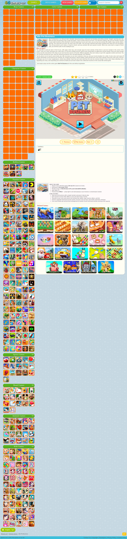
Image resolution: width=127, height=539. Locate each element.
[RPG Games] (6, 191)
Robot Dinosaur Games (18, 31)
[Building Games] (6, 329)
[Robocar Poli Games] (19, 517)
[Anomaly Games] (31, 329)
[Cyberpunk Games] (25, 224)
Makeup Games (69, 25)
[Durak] (6, 390)
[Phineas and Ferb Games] (19, 491)
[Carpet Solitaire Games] (19, 397)
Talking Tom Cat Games (25, 74)
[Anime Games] (25, 504)
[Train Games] (12, 218)
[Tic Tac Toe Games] (12, 410)
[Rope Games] (12, 342)
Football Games (12, 12)
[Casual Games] (25, 296)
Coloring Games (38, 18)
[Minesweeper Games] (19, 404)
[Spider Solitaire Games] (31, 390)
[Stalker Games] (12, 296)
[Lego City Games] (31, 218)
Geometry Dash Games (82, 18)
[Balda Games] (6, 303)
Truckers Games (6, 56)
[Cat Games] (12, 421)
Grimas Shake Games (31, 137)
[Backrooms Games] (19, 296)
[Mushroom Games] (31, 349)
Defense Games (120, 31)
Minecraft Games (12, 18)
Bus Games (31, 37)
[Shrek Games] (12, 491)
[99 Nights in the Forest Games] (12, 167)
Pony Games (38, 12)
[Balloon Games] (12, 237)
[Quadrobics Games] (25, 373)
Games (34, 2)
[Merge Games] (19, 309)
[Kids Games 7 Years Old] (31, 471)
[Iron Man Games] (19, 511)
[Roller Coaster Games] (12, 277)
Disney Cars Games (18, 93)
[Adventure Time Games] (31, 491)
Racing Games (25, 25)
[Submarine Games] (25, 218)
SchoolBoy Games (31, 125)
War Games (31, 50)
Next (88, 142)
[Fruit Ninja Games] (12, 191)
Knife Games (95, 25)
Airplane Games (12, 50)
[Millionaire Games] (19, 277)
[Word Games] (12, 290)
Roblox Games (19, 162)
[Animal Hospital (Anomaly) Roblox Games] (12, 174)
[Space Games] (6, 211)
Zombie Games (31, 12)
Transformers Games (18, 144)
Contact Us (87, 537)
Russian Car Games (18, 37)
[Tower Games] (25, 290)
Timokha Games (6, 150)
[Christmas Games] (12, 458)
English (7, 530)
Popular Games (19, 179)
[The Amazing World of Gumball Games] (31, 498)
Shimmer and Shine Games (25, 105)
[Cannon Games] (31, 290)
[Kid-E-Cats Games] (25, 478)
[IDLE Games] (6, 342)
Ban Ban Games (12, 137)
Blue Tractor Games (18, 112)
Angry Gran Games (6, 86)
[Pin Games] (19, 342)
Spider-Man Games (25, 99)
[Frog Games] (31, 441)
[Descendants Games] (6, 517)
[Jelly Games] (25, 342)
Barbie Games (57, 12)
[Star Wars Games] (19, 250)
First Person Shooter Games (6, 44)
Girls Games (89, 12)
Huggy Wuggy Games (12, 125)
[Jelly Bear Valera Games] (31, 478)
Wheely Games (6, 74)
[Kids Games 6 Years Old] (25, 471)
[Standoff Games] (25, 329)
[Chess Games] (25, 397)
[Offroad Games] (25, 211)
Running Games (12, 44)
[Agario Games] (19, 191)
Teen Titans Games (12, 112)
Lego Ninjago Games (31, 74)
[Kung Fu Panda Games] (25, 491)
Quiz (63, 12)
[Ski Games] (12, 366)
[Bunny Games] (19, 434)
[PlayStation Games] (12, 303)
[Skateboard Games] (25, 366)
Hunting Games (25, 44)
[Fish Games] (31, 428)
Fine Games (107, 25)
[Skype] (120, 77)
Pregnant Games (38, 25)
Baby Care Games (44, 31)
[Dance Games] (31, 517)
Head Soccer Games (18, 50)
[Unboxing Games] (19, 349)
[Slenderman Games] (31, 198)
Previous (67, 142)
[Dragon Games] (19, 428)
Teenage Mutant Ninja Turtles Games (18, 105)
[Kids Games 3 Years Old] (6, 471)
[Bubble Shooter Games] (25, 185)
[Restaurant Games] (25, 517)
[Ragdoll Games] (6, 323)
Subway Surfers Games (18, 86)
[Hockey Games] (19, 366)
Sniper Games (31, 25)
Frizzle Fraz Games (31, 99)
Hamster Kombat (6, 144)
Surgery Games (63, 25)
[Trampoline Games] (12, 373)
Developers (102, 537)
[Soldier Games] (19, 244)
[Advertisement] (80, 70)
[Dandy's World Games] (31, 167)
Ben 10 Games (6, 105)
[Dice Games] (31, 404)
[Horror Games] (31, 283)
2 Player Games (81, 2)
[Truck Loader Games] (12, 204)
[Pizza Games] (19, 504)
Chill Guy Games (12, 150)
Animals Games (18, 416)
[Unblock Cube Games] (12, 231)
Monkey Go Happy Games (31, 105)
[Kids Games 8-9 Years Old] (6, 478)
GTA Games (12, 37)
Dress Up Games (57, 18)
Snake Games (89, 31)
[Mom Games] (19, 524)
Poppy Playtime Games (18, 156)
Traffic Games (12, 63)
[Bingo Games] (25, 404)
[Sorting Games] (25, 309)
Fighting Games (18, 25)
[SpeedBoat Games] (12, 244)
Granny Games (6, 125)
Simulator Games (95, 12)
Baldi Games (31, 118)
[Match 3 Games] (6, 257)
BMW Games (18, 56)
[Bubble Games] (25, 465)
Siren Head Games (31, 112)
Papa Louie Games (75, 18)
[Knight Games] (12, 309)
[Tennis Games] (31, 360)
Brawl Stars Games (12, 118)
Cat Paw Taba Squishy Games (75, 31)
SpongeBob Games (12, 74)
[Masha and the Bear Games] (12, 452)
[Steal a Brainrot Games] (25, 167)
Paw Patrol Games (18, 74)
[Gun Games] (6, 250)
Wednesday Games (6, 137)
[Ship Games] (31, 211)
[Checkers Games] (31, 397)
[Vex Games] (31, 296)
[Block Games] (25, 257)
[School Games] (31, 323)
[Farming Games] (25, 250)
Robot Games (6, 31)
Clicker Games (120, 18)
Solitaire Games (82, 25)
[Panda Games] (31, 434)
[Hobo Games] (12, 498)
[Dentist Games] (6, 511)
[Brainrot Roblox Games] (6, 174)
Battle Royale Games (6, 18)
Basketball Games (114, 31)
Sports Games (89, 18)
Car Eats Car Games (6, 37)
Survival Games (25, 31)
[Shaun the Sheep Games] (19, 498)
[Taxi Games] (6, 218)
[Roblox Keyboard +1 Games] (19, 174)
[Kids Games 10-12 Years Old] (12, 478)
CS (12, 56)
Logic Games (114, 18)
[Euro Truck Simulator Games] (19, 270)
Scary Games (107, 18)
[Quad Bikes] (6, 296)
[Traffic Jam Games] (31, 342)
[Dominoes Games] (12, 397)
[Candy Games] (6, 465)
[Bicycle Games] (25, 360)
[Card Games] (19, 390)
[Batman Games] (31, 504)
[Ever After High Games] (31, 485)
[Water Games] (12, 349)
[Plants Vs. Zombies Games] (12, 263)
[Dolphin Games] (6, 434)
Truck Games (12, 25)
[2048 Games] (19, 263)
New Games (67, 2)
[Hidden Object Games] (12, 257)
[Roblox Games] (6, 167)
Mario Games (18, 99)
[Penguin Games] (25, 434)
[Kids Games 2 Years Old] (31, 465)
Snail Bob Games (12, 80)
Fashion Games (38, 31)
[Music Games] (31, 263)
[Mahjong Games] (12, 390)
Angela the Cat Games (44, 18)
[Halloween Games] (31, 224)
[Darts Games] (19, 373)
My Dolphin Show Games (6, 93)
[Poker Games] (6, 397)
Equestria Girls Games (44, 12)
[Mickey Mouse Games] (25, 498)
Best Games (101, 7)
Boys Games (51, 2)
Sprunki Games (25, 144)
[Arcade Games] (31, 185)
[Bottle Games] (31, 336)
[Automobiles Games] (12, 185)
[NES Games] (31, 277)
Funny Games (95, 18)
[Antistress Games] (19, 283)
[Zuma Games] (25, 237)
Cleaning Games (57, 31)
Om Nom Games (31, 86)
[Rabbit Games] (12, 441)
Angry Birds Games (25, 86)
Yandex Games (120, 12)
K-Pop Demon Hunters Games (25, 156)
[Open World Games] (31, 257)
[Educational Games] (19, 452)
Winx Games (69, 31)
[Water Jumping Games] (31, 366)
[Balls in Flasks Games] (31, 309)
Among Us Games (6, 118)
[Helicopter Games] (19, 211)
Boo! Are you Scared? (25, 150)
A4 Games (25, 118)
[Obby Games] (19, 167)
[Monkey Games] (12, 434)
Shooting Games (18, 44)
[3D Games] (31, 237)
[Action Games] (6, 185)
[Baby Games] (6, 452)
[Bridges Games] (19, 329)
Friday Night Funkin (18, 137)
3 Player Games (101, 31)
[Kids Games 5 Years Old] (19, 471)
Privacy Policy (111, 537)
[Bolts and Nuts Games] (31, 316)
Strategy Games (18, 12)
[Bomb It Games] (25, 191)
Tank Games (25, 12)
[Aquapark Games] (6, 198)
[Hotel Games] (6, 336)
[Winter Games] (19, 290)
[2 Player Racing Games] (25, 204)
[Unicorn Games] (25, 421)
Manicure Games (57, 25)
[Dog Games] (6, 428)
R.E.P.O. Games (31, 150)
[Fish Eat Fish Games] (19, 316)
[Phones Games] (12, 316)
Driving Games (25, 50)
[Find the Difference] (12, 485)
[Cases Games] (12, 336)
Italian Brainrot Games (6, 156)
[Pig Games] (6, 421)
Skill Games (114, 12)
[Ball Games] (6, 277)
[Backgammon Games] (6, 404)
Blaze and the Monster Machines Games (25, 93)
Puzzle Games (95, 31)
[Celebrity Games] (25, 524)
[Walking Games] (25, 283)
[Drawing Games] (19, 478)
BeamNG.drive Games (31, 56)
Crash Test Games (25, 56)
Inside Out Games (31, 131)
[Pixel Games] (6, 237)
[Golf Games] (12, 360)
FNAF (6, 80)
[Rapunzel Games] (25, 458)
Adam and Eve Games (12, 105)
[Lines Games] (19, 257)
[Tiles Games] (25, 316)
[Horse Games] (19, 421)
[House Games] (12, 517)
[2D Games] (6, 244)
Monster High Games (69, 12)
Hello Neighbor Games (25, 125)
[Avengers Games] (25, 511)
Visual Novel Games (44, 25)
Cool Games (107, 31)
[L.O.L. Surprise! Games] (12, 524)
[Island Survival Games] (19, 336)
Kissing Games (69, 18)
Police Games (12, 31)
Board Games (18, 385)
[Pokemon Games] (12, 511)
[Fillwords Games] (31, 270)
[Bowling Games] (6, 360)
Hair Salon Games (63, 18)
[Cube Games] (6, 231)
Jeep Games (31, 44)
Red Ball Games (18, 80)
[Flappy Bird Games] (6, 290)
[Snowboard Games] (6, 366)
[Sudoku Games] (12, 404)
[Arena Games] (12, 211)
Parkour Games (6, 50)
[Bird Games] (6, 441)
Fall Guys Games (25, 112)
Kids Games (101, 12)
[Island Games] (6, 316)
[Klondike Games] (25, 390)
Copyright (95, 537)
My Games (79, 142)
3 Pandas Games (12, 93)
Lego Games (12, 86)
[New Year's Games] (31, 250)
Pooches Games (6, 99)
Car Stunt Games (82, 31)
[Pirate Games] (25, 244)
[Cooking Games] (12, 504)
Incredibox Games (31, 144)
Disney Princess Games (75, 25)
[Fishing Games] (25, 231)
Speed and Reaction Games (120, 25)
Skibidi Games (25, 137)
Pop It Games (101, 25)
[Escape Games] (31, 191)
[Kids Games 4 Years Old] (12, 471)
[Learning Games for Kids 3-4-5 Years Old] (25, 452)
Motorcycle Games (31, 18)
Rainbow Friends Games (6, 131)
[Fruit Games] (25, 336)
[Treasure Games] (25, 263)
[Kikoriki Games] (31, 452)
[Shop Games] (6, 524)
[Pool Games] (19, 360)
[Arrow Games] (6, 349)
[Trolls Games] (25, 485)
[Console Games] (12, 329)
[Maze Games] (19, 303)
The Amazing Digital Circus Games (12, 144)
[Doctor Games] (12, 224)
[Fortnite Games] (19, 224)
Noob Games (18, 125)
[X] (115, 77)
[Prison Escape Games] (12, 323)
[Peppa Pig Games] (12, 465)
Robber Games (31, 31)
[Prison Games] (25, 349)
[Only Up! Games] (25, 303)
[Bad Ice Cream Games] (6, 204)
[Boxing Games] (6, 373)
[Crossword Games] (19, 231)
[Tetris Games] (6, 263)
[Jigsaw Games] (31, 458)
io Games (101, 18)
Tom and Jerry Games (6, 112)
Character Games (19, 68)
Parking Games (6, 12)
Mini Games (114, 25)
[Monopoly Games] (6, 410)
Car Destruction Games (6, 63)
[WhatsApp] (117, 77)
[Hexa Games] (25, 323)
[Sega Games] (12, 250)
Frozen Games (50, 18)
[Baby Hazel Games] (6, 458)
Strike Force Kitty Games (12, 99)
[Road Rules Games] (25, 198)
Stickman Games (6, 25)
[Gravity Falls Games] (6, 504)
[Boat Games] (19, 218)
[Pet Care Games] (31, 421)
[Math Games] (19, 458)
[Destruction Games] (12, 270)
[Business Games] (25, 270)
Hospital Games (50, 25)
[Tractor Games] (31, 231)
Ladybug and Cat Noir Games (31, 80)
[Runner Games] (25, 277)
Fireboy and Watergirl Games (50, 12)
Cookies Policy (121, 537)
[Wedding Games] (31, 511)
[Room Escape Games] (12, 198)
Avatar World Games (18, 131)
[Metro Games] (19, 237)
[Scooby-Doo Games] (6, 491)
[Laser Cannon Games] (31, 244)
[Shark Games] (25, 428)
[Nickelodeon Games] (19, 198)
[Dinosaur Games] (12, 428)
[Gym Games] (31, 373)
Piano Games (63, 31)
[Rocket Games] (12, 283)
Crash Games (25, 18)
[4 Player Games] (19, 185)
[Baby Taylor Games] (6, 485)
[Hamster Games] (19, 441)
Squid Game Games (18, 118)
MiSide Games (18, 150)
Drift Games (25, 37)
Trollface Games (25, 80)
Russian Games (89, 25)
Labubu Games (12, 156)
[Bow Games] (19, 204)
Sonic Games (31, 93)
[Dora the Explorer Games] (19, 465)
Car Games (18, 18)
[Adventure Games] (31, 204)
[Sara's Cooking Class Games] (6, 498)
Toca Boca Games (12, 131)
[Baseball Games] (6, 379)
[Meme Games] (6, 309)
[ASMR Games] (19, 323)
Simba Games (25, 131)
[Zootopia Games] (19, 485)
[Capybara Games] (25, 441)
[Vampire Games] (31, 303)
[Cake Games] (6, 270)
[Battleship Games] (6, 224)
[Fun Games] (31, 524)
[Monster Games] (6, 283)
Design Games (50, 31)
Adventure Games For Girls (75, 12)
